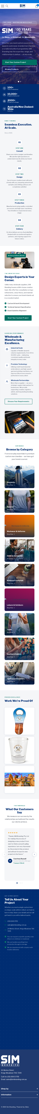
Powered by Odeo (23, 1107)
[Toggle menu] (2, 6)
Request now (19, 51)
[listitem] (19, 477)
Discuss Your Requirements (18, 401)
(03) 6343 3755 (12, 921)
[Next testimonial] (34, 854)
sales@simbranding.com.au (16, 925)
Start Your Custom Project (18, 318)
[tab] (18, 81)
